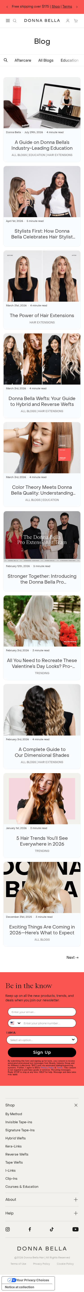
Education (69, 60)
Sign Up (42, 1052)
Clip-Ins (11, 1179)
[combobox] (15, 1023)
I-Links (10, 1171)
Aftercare (22, 60)
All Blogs (45, 60)
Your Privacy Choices (32, 1280)
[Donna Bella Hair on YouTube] (75, 1229)
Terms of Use (18, 1264)
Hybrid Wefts (15, 1138)
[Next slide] (77, 7)
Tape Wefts (14, 1162)
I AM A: (11, 1032)
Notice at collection (19, 1287)
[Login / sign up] (67, 20)
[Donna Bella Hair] (42, 1249)
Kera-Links (13, 1146)
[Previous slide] (7, 7)
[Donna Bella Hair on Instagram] (7, 1229)
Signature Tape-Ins (20, 1130)
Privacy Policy (47, 1068)
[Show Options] (73, 1040)
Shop (56, 6)
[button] (5, 60)
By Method (13, 1114)
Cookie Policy (65, 1264)
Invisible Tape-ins (18, 1122)
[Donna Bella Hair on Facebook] (30, 1229)
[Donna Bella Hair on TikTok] (52, 1229)
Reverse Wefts (16, 1154)
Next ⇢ (72, 957)
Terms (67, 6)
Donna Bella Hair (34, 1257)
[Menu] (7, 20)
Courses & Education (21, 1187)
